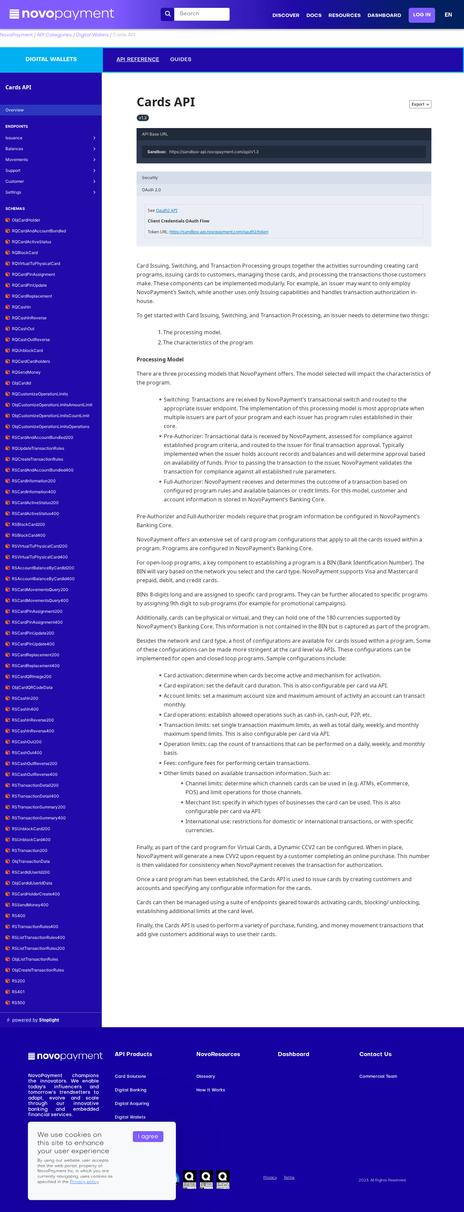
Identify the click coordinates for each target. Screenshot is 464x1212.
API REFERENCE (138, 59)
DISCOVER (286, 16)
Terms (289, 1178)
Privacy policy (84, 1182)
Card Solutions (130, 1077)
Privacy (270, 1178)
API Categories (54, 35)
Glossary (205, 1077)
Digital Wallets (92, 35)
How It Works (210, 1090)
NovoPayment (16, 35)
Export (418, 104)
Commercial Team (378, 1077)
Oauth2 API (166, 210)
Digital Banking (130, 1090)
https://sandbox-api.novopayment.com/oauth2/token (218, 232)
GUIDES (181, 59)
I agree (148, 1137)
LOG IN (422, 15)
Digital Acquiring (132, 1104)
